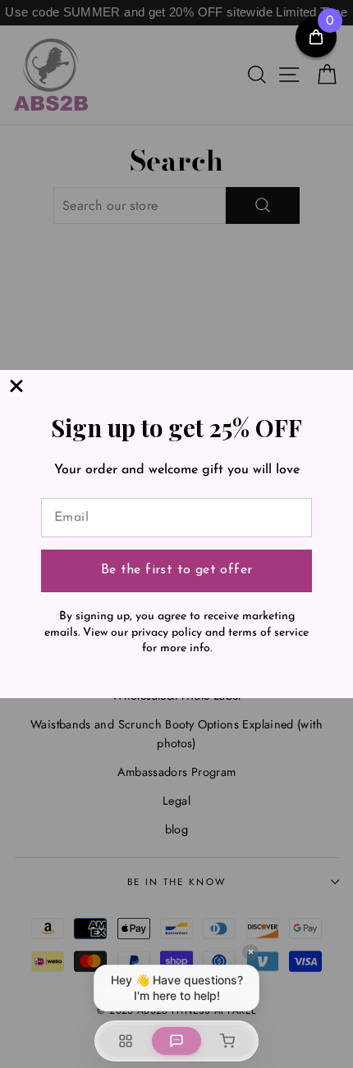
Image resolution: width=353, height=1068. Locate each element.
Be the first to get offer (177, 570)
